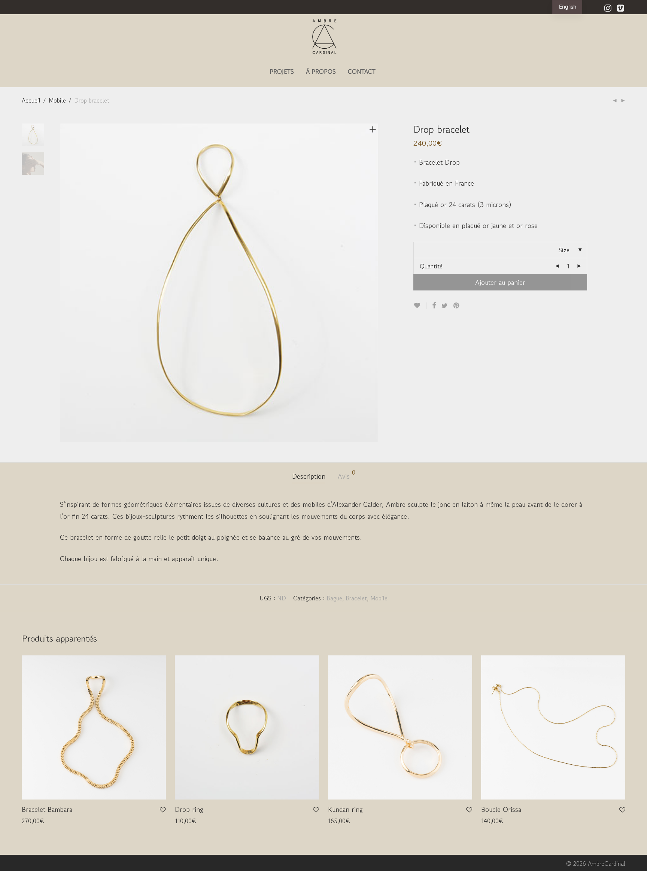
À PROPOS (321, 71)
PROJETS (282, 71)
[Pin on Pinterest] (456, 305)
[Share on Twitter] (444, 305)
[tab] (309, 476)
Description (308, 476)
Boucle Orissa (501, 809)
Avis (346, 475)
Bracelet (356, 598)
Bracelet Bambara (47, 809)
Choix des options (41, 820)
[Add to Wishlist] (419, 305)
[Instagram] (607, 7)
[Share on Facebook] (434, 305)
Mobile (57, 100)
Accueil (31, 100)
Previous (64, 283)
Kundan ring (345, 809)
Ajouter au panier (500, 282)
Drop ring (189, 809)
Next (374, 283)
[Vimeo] (621, 7)
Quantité (431, 266)
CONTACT (362, 71)
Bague (334, 598)
